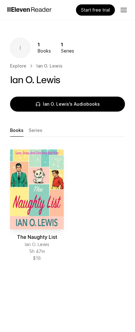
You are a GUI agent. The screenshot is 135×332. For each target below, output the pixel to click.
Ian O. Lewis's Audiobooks (71, 104)
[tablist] (67, 130)
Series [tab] (35, 130)
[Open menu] (123, 10)
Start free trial (95, 10)
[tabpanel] (67, 205)
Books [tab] (17, 130)
